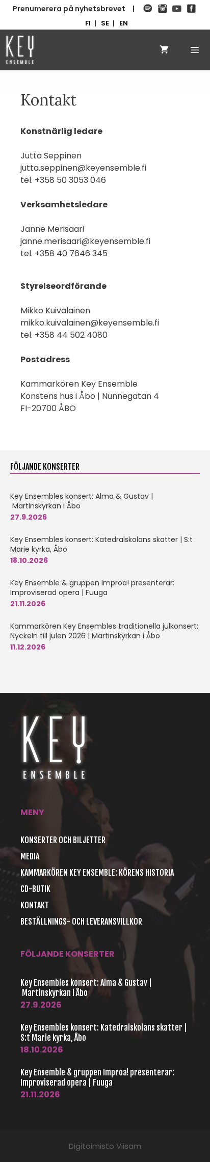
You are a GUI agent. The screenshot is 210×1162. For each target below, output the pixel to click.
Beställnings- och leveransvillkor (81, 921)
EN (123, 23)
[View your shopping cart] (164, 50)
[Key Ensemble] (20, 50)
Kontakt (34, 905)
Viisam (128, 1146)
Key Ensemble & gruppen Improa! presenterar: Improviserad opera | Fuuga (92, 588)
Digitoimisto (91, 1146)
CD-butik (35, 889)
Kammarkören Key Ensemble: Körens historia (97, 873)
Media (29, 856)
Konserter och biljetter (63, 840)
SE (105, 23)
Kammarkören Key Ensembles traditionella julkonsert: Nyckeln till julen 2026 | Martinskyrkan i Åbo (104, 631)
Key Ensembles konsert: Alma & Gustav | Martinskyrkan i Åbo (81, 501)
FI (88, 23)
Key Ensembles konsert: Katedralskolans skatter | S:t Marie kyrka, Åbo (101, 544)
